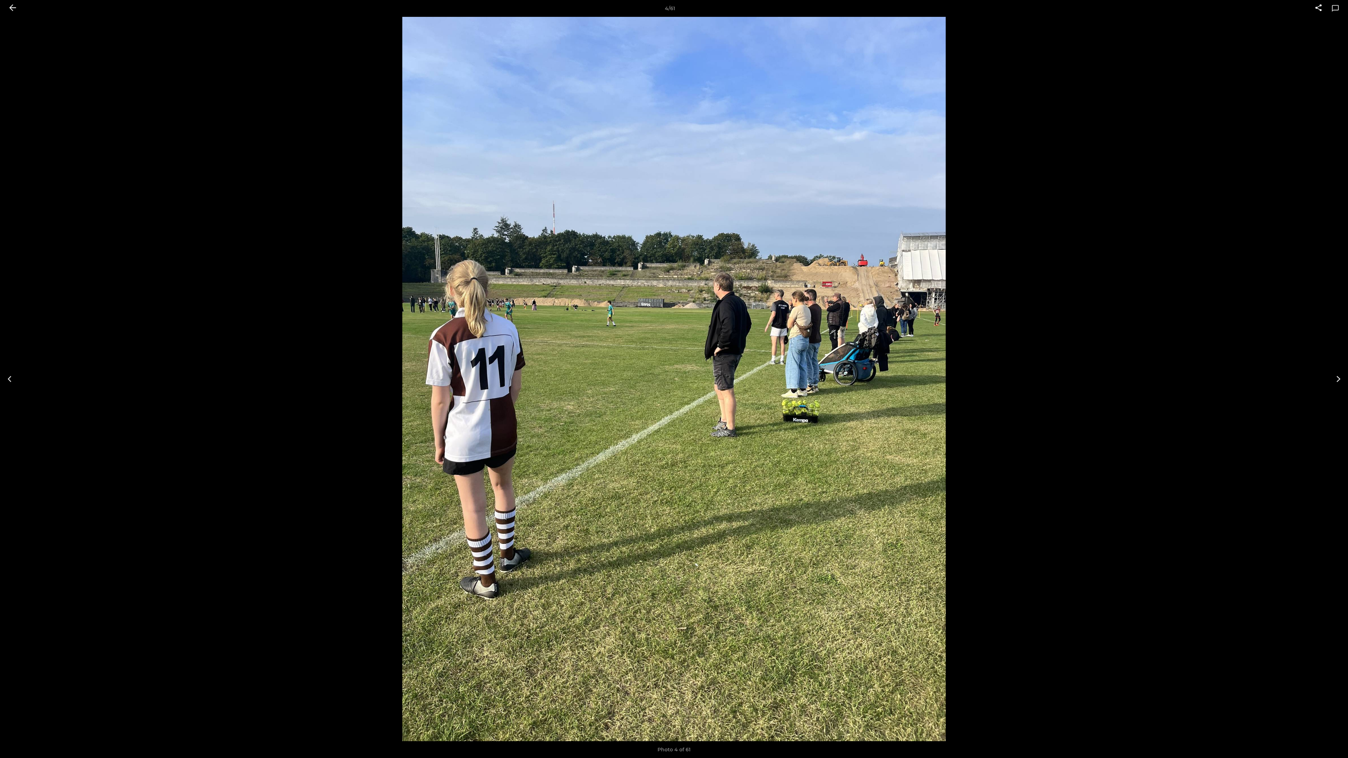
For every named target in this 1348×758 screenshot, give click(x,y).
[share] (1318, 8)
